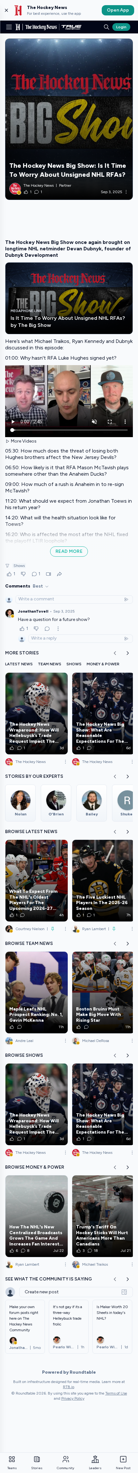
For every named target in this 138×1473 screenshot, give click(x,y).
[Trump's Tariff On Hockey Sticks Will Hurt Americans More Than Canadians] (103, 1216)
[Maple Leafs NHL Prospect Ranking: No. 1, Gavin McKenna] (36, 992)
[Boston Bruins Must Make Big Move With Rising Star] (103, 992)
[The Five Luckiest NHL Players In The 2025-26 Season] (103, 880)
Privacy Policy (72, 1398)
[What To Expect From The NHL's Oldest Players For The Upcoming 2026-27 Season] (36, 880)
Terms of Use (116, 1393)
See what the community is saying (48, 1279)
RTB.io (68, 1387)
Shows (19, 565)
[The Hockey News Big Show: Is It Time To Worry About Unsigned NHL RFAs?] (69, 119)
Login (121, 27)
